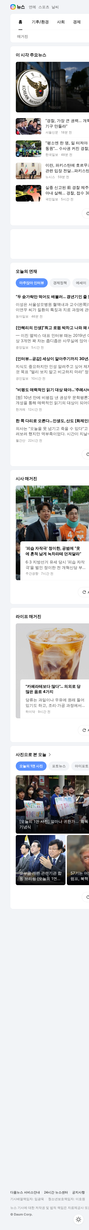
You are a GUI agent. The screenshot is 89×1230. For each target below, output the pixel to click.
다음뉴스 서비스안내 (25, 1192)
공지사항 (78, 1192)
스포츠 (43, 7)
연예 (32, 7)
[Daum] (13, 7)
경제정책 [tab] (60, 283)
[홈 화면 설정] (78, 1219)
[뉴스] (21, 7)
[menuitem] (20, 21)
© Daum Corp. (21, 1214)
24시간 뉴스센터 (56, 1192)
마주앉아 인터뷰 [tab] (31, 283)
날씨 (55, 7)
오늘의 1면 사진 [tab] (31, 766)
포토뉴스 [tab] (59, 766)
